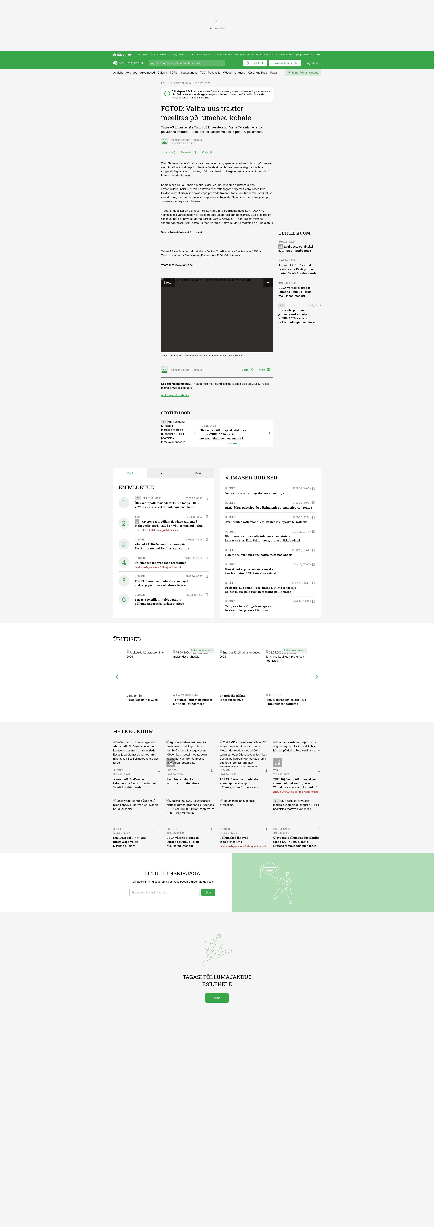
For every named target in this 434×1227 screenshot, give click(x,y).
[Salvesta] (207, 498)
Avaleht (118, 72)
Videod (227, 72)
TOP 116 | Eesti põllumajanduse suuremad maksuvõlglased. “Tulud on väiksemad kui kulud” (295, 783)
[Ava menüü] (129, 54)
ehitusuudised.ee (244, 54)
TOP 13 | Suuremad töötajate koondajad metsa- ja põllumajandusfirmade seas (239, 783)
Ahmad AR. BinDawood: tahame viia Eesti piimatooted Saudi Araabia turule (297, 269)
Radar (274, 72)
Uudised (140, 539)
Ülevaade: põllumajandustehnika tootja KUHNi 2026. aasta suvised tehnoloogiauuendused (223, 434)
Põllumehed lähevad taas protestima (160, 563)
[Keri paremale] (269, 433)
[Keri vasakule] (195, 433)
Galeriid (162, 72)
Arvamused (147, 72)
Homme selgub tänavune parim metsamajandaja (259, 555)
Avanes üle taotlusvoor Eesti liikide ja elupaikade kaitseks (266, 522)
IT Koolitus (273, 694)
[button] (164, 892)
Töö (202, 72)
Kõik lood (131, 72)
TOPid (173, 72)
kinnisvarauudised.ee (267, 54)
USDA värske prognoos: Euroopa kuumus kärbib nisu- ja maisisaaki (294, 292)
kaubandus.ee (204, 54)
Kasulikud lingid (258, 72)
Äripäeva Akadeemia (185, 694)
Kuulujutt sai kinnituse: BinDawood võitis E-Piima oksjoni (129, 842)
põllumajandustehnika (175, 395)
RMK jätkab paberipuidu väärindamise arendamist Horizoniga (268, 507)
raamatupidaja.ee (223, 54)
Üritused (239, 72)
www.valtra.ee (184, 265)
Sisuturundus (188, 72)
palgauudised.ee (304, 54)
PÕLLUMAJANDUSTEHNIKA (176, 83)
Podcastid (214, 72)
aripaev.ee (142, 54)
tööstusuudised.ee (160, 54)
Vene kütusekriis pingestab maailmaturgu (254, 493)
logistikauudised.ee (184, 54)
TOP (137, 516)
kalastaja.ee (287, 54)
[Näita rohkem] (318, 54)
